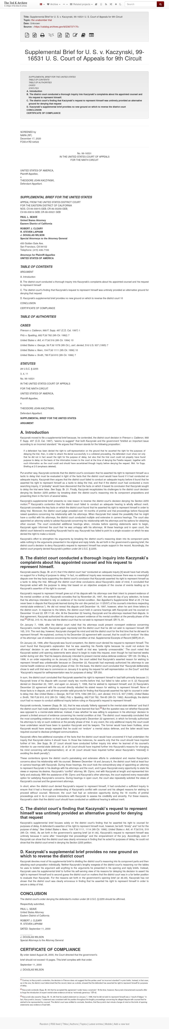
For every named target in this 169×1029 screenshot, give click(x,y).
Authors (74, 1024)
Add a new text (121, 1024)
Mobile (108, 1024)
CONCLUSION (34, 109)
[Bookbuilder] (96, 4)
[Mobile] (101, 4)
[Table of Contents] (42, 4)
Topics (83, 1024)
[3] (101, 708)
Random (44, 1024)
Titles (65, 1024)
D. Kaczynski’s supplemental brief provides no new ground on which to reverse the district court (76, 106)
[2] (26, 619)
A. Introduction (34, 91)
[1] (29, 503)
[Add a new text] (115, 4)
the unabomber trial (41, 20)
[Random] (110, 4)
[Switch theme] (120, 4)
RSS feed (55, 1024)
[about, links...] (65, 4)
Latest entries (96, 1024)
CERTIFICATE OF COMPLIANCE (44, 113)
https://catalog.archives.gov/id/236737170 (56, 26)
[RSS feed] (105, 4)
